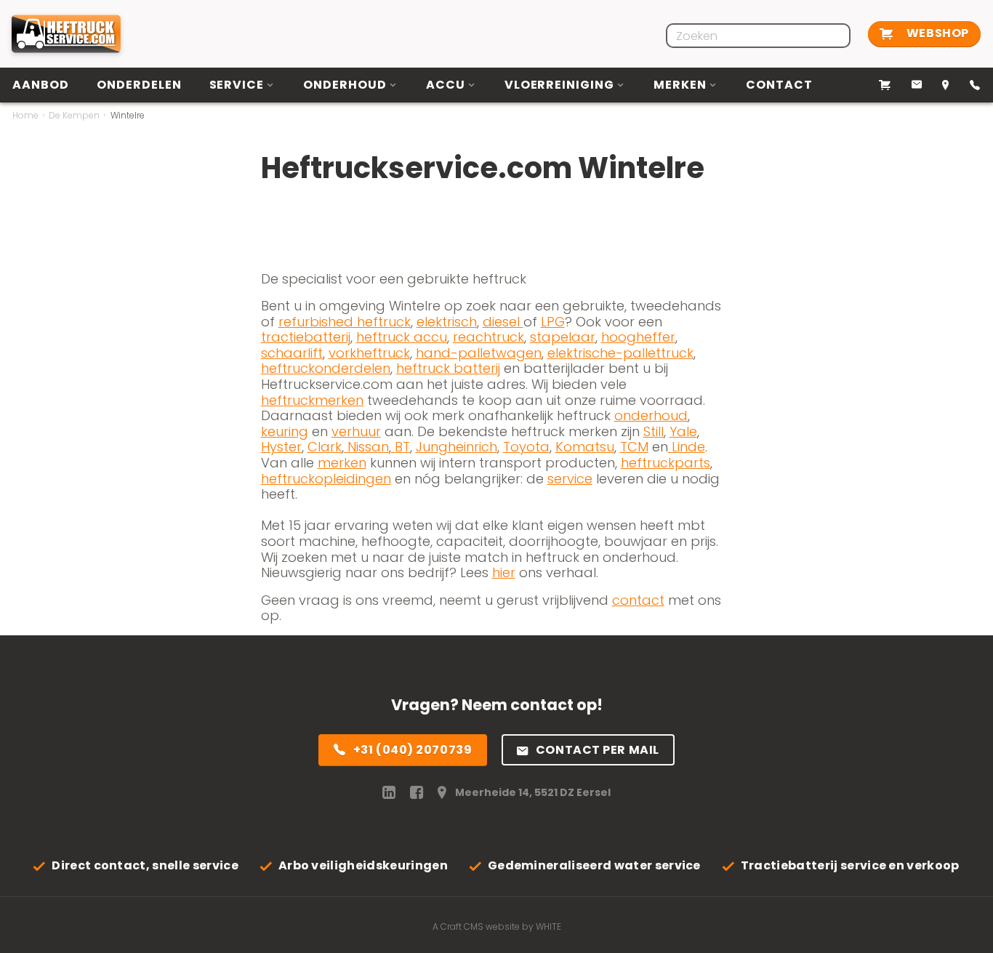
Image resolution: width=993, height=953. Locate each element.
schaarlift (292, 353)
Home (25, 115)
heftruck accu (401, 337)
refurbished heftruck (344, 322)
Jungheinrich (456, 447)
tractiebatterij (305, 337)
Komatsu (584, 447)
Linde (686, 447)
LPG (553, 322)
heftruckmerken (312, 400)
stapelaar (562, 337)
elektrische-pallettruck (620, 353)
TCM (634, 447)
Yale (683, 431)
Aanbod (40, 84)
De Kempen (74, 115)
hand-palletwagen (479, 353)
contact (638, 600)
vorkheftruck (369, 353)
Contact (779, 84)
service (569, 479)
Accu (445, 84)
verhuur (356, 431)
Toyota (526, 447)
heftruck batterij (448, 368)
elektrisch (447, 322)
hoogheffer (638, 337)
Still (653, 431)
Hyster (281, 447)
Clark (324, 447)
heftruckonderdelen (325, 368)
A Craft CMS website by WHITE (497, 926)
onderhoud (651, 415)
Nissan (366, 447)
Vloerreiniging (559, 84)
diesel (503, 322)
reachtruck (488, 337)
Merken (680, 84)
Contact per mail (597, 749)
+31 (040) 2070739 (413, 749)
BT (400, 447)
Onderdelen (139, 84)
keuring (284, 431)
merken (342, 463)
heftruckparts (665, 463)
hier (503, 572)
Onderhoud (345, 84)
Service (237, 84)
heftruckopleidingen (326, 479)
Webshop (936, 33)
